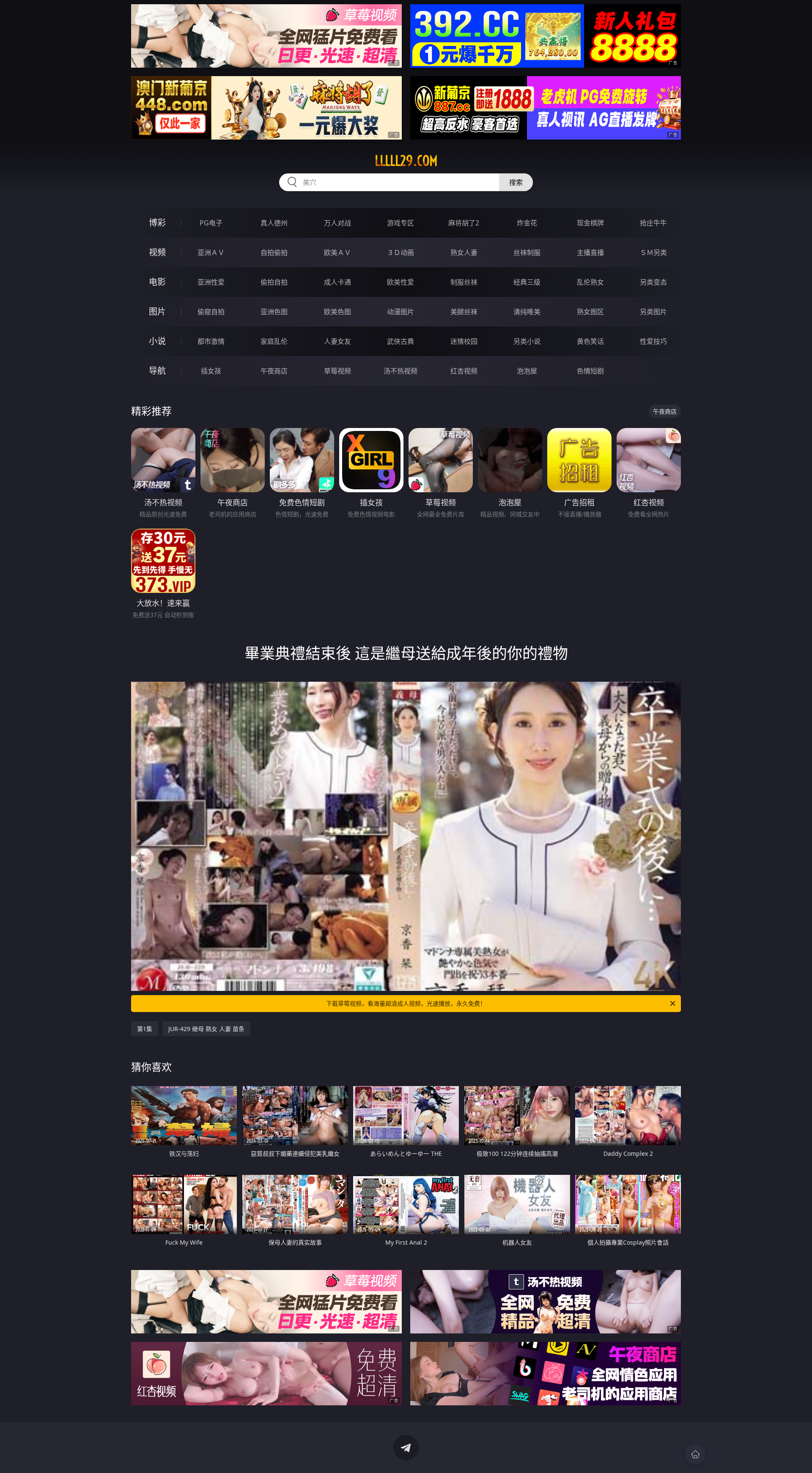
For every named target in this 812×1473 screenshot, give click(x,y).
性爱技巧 (653, 341)
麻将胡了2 (463, 223)
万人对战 (337, 223)
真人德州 (274, 223)
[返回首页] (695, 1454)
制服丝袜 (463, 282)
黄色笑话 (590, 341)
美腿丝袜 (463, 311)
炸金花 (527, 223)
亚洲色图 (274, 311)
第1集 (144, 1029)
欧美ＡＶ (337, 252)
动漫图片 (400, 311)
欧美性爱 (400, 282)
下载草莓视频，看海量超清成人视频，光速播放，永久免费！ (406, 1003)
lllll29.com (406, 160)
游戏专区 (400, 223)
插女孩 (211, 371)
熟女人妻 (463, 252)
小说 (157, 341)
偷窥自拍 (211, 311)
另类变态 (653, 282)
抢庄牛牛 (653, 223)
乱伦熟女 (590, 282)
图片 (157, 311)
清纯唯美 (526, 311)
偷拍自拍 (274, 282)
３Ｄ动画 (400, 252)
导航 (157, 370)
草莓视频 (337, 371)
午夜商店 (274, 371)
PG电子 (211, 223)
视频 (157, 252)
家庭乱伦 (274, 341)
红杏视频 (463, 371)
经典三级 (526, 282)
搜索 (516, 182)
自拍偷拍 (274, 252)
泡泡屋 (527, 371)
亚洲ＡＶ (211, 252)
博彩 (157, 222)
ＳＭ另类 (653, 252)
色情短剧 (590, 371)
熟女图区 (590, 311)
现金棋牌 (590, 223)
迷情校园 (463, 341)
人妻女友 (337, 341)
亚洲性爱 (211, 282)
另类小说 (526, 341)
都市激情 (211, 341)
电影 (157, 282)
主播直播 (590, 252)
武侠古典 (400, 341)
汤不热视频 (400, 371)
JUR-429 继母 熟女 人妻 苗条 (206, 1029)
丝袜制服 (526, 252)
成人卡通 (337, 282)
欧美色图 (337, 311)
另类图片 (653, 311)
